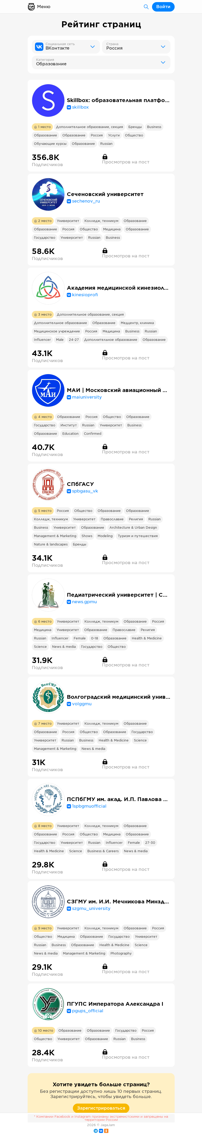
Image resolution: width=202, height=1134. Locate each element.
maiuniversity (87, 397)
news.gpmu (84, 602)
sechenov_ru (86, 201)
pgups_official (87, 1011)
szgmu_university (91, 909)
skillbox (80, 107)
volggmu (82, 704)
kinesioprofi (85, 295)
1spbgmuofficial (89, 806)
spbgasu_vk (85, 491)
